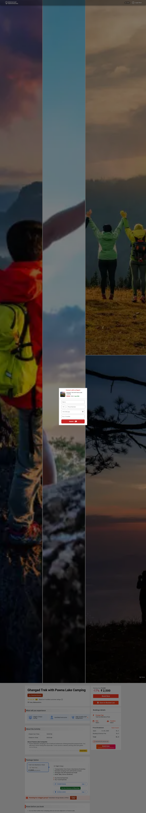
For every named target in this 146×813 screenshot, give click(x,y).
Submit (71, 421)
